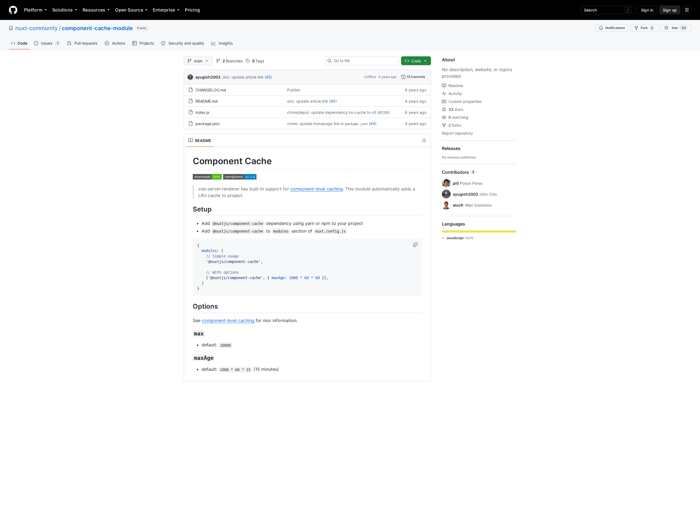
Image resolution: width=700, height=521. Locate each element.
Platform (33, 10)
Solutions (62, 10)
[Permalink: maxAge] (189, 358)
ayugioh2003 (207, 77)
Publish (293, 90)
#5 (268, 77)
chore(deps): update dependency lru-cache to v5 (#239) (338, 112)
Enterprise (164, 10)
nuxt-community (36, 28)
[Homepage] (13, 9)
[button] (416, 244)
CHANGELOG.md (211, 90)
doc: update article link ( (244, 77)
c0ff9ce (370, 77)
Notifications (615, 28)
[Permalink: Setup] (189, 209)
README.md (207, 101)
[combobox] (364, 61)
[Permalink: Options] (189, 306)
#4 (372, 123)
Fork (647, 28)
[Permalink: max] (189, 334)
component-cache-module (97, 28)
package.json (208, 123)
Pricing (192, 10)
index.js (202, 112)
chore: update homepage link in (315, 123)
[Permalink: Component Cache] (189, 161)
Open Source (129, 10)
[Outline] (423, 140)
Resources (94, 10)
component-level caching (316, 189)
